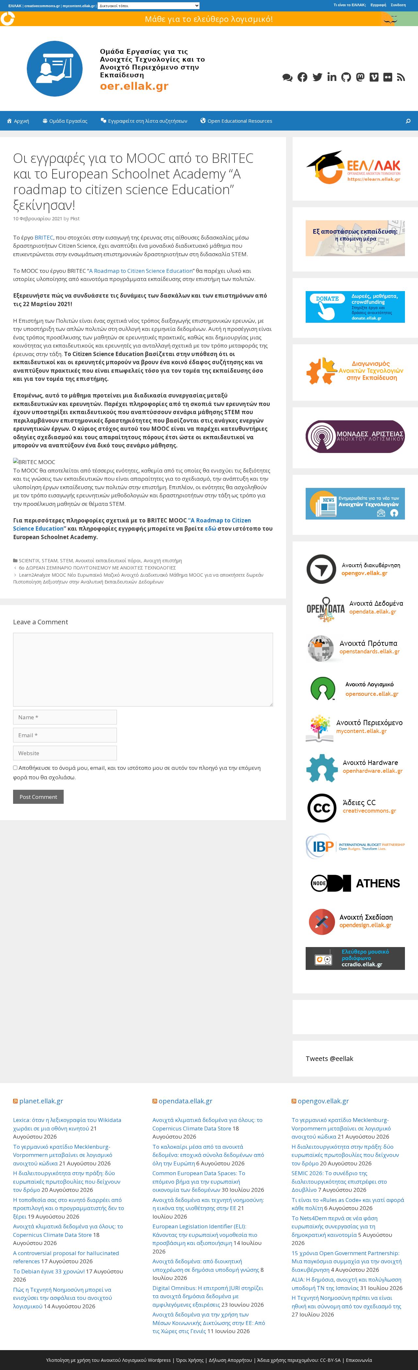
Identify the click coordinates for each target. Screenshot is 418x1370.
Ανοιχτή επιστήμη (163, 560)
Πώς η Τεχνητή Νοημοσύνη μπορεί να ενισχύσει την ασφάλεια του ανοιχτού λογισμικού (62, 1298)
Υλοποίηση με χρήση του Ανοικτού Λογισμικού (96, 1360)
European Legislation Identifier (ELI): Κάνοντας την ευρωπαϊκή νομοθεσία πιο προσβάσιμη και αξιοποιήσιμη (205, 1234)
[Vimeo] (374, 77)
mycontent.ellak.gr (79, 6)
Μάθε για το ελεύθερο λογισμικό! (209, 18)
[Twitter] (318, 77)
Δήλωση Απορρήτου (230, 1360)
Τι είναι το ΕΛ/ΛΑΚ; (350, 5)
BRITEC (44, 237)
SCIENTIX (29, 560)
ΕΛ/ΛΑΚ (15, 6)
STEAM (49, 560)
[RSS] (401, 77)
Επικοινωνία (359, 1360)
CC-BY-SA (330, 1360)
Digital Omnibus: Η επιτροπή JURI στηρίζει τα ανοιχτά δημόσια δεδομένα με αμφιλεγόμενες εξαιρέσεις (208, 1296)
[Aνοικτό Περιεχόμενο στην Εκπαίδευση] (111, 68)
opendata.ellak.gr (186, 1101)
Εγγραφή (378, 5)
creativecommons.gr (42, 6)
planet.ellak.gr (41, 1101)
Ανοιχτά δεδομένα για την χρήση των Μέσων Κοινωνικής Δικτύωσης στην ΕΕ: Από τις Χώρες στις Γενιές (209, 1323)
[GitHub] (346, 77)
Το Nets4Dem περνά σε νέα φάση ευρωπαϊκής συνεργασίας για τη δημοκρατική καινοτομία (335, 1226)
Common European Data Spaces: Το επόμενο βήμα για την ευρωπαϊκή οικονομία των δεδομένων (199, 1181)
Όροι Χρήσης (189, 1360)
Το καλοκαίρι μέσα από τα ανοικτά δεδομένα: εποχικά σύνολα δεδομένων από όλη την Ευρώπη (208, 1155)
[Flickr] (387, 77)
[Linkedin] (332, 77)
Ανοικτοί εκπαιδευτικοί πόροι (108, 560)
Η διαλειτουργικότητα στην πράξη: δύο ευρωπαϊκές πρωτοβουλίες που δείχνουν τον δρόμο (67, 1181)
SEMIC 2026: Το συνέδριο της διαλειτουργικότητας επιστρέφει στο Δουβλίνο (339, 1181)
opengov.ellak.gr (323, 1101)
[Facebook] (302, 77)
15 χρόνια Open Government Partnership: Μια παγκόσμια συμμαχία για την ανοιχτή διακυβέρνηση (347, 1261)
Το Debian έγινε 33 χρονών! (49, 1271)
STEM (66, 560)
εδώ (210, 528)
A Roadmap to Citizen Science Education (141, 270)
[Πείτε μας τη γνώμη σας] (287, 77)
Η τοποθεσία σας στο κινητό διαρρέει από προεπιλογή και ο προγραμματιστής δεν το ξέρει (68, 1208)
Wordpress (159, 1360)
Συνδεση (398, 5)
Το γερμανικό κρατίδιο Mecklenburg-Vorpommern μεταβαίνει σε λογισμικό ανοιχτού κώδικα (62, 1155)
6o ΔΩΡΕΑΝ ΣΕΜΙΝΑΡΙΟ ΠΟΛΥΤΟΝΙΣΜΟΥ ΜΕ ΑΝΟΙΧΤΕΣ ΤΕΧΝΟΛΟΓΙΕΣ (97, 568)
